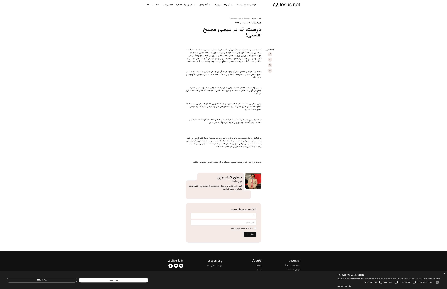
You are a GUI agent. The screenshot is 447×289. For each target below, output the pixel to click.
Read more (436, 278)
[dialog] (223, 280)
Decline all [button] (42, 280)
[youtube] (176, 266)
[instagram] (181, 266)
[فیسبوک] (270, 60)
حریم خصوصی (241, 228)
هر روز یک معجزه (184, 4)
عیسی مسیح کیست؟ (246, 4)
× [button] (444, 274)
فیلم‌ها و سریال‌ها (222, 4)
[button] (388, 286)
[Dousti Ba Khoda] (286, 4)
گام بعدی (203, 4)
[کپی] (270, 54)
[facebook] (170, 266)
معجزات (254, 18)
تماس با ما (168, 4)
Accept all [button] (113, 280)
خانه (260, 18)
